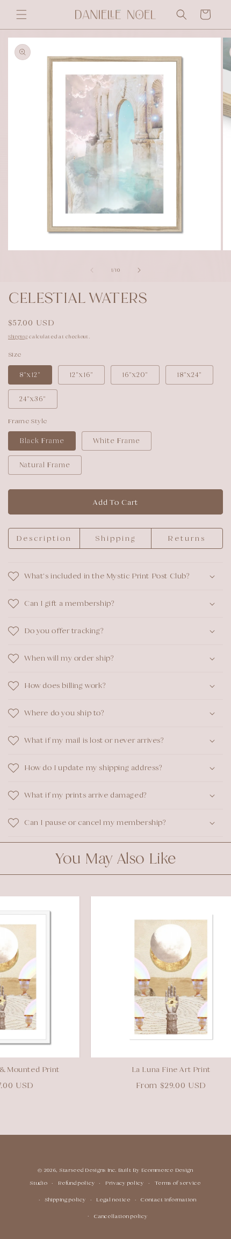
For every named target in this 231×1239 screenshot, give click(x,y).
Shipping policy (65, 1199)
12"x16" (81, 374)
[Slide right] (139, 270)
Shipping (18, 337)
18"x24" (189, 374)
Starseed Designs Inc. (88, 1169)
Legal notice (113, 1199)
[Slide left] (92, 270)
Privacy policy (124, 1182)
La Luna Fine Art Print (163, 1069)
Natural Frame (44, 464)
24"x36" (32, 398)
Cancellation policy (120, 1216)
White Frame (116, 440)
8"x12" (30, 374)
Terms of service (178, 1182)
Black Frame (41, 440)
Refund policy (76, 1182)
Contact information (168, 1199)
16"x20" (135, 374)
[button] (21, 14)
